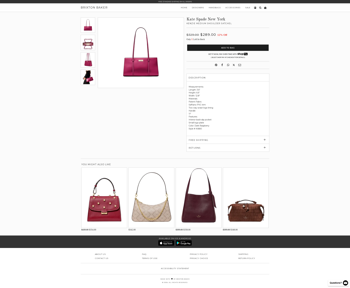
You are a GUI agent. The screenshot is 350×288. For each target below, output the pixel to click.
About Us (100, 254)
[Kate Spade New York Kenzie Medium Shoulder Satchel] (87, 25)
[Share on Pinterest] (216, 65)
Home (184, 7)
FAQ (144, 254)
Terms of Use (150, 258)
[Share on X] (233, 65)
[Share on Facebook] (222, 65)
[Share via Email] (239, 65)
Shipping (243, 254)
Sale (247, 7)
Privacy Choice (199, 258)
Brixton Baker (94, 7)
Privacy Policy (199, 254)
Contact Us (102, 258)
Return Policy (246, 258)
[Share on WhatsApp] (228, 65)
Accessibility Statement (175, 268)
